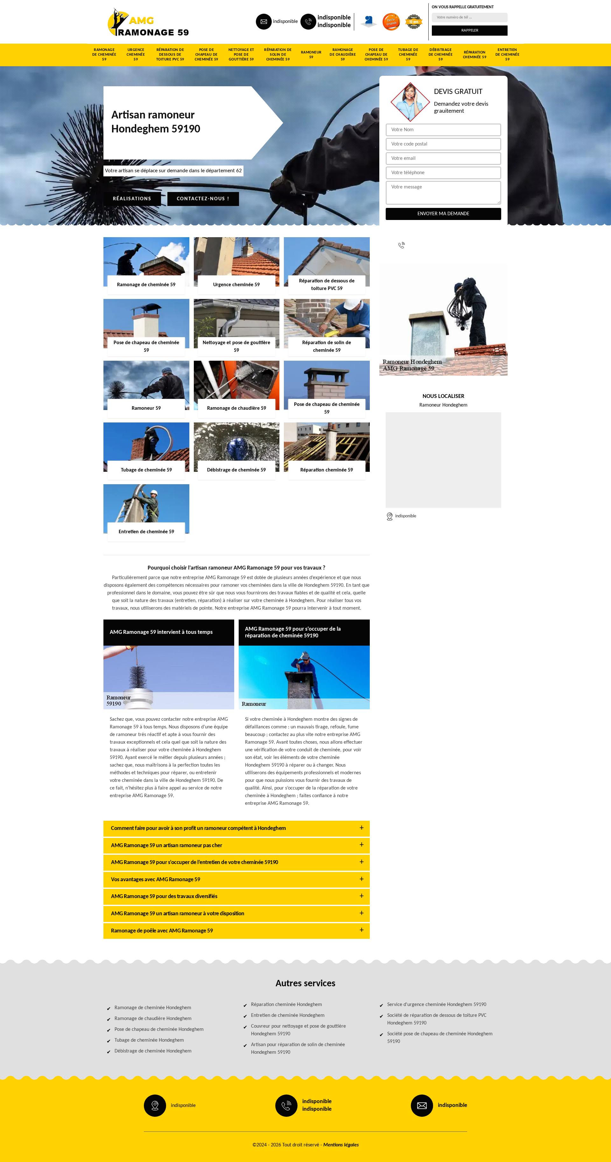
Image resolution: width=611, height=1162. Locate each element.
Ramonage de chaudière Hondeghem (153, 1018)
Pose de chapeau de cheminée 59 (206, 54)
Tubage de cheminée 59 (408, 54)
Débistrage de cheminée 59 (441, 54)
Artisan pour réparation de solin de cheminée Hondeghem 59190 (298, 1048)
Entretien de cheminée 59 (507, 54)
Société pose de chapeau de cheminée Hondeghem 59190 (440, 1037)
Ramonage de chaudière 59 (343, 54)
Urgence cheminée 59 (136, 54)
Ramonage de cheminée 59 (104, 54)
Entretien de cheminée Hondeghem (288, 1015)
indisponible (285, 21)
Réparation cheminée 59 (475, 55)
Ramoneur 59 (311, 55)
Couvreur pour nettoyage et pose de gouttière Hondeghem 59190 (298, 1030)
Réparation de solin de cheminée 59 (278, 54)
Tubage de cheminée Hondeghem (149, 1040)
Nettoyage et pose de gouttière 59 (241, 54)
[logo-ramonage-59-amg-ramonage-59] (132, 21)
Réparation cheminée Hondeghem (286, 1004)
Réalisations (132, 199)
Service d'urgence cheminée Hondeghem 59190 (436, 1004)
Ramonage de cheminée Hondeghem (153, 1007)
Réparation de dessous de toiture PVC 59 (170, 54)
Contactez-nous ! (203, 199)
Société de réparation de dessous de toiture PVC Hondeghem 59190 (437, 1019)
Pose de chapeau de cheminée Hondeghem (159, 1029)
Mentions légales (341, 1145)
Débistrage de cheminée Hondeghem (153, 1051)
